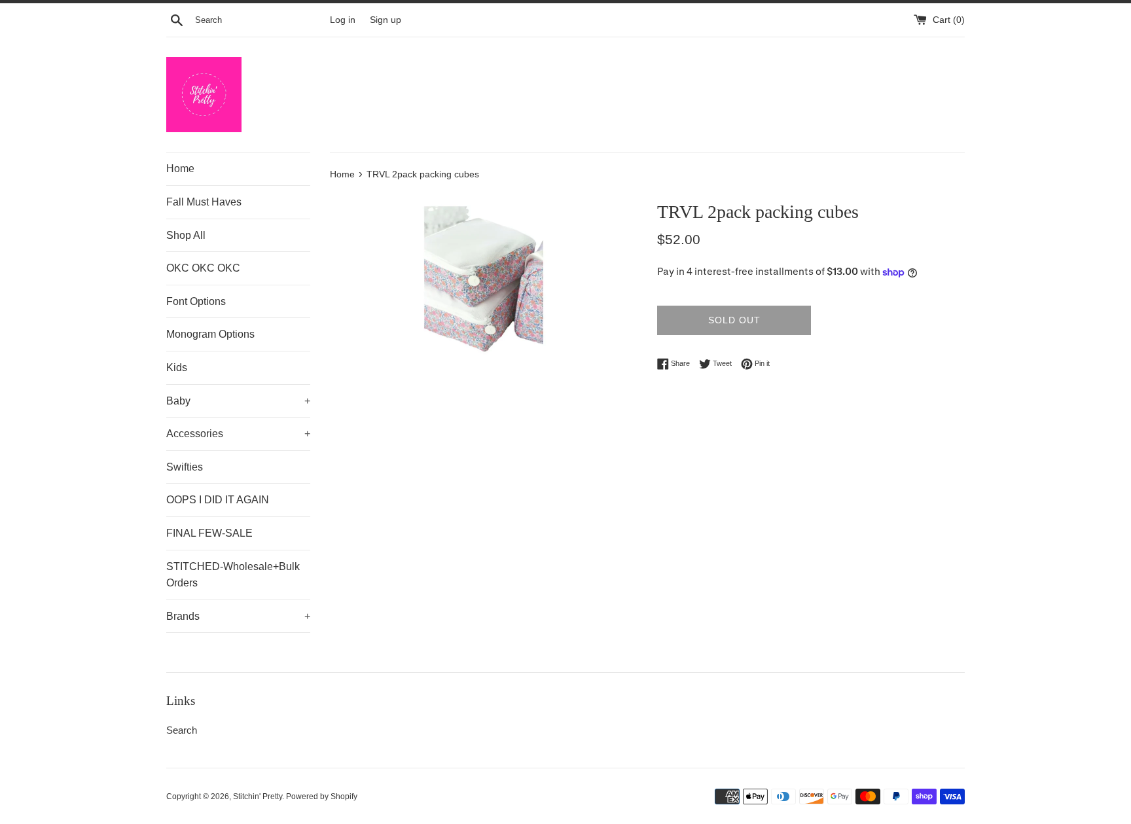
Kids (176, 367)
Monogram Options (210, 334)
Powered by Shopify (321, 796)
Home (180, 168)
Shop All (186, 235)
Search (181, 730)
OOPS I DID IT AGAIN (217, 499)
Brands (238, 616)
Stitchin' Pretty (257, 796)
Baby (238, 400)
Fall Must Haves (204, 201)
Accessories (238, 433)
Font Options (196, 301)
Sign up (385, 20)
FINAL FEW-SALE (209, 533)
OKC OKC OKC (203, 268)
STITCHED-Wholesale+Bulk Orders (233, 575)
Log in (342, 20)
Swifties (184, 467)
